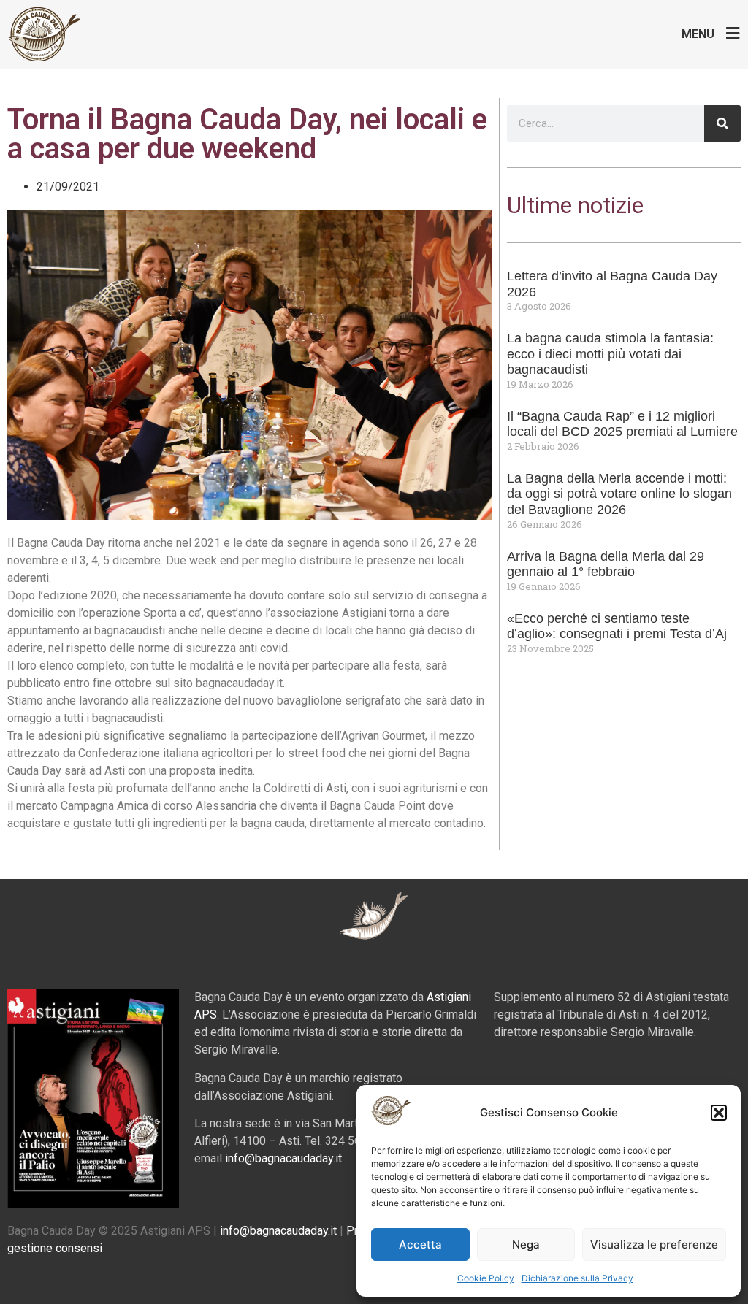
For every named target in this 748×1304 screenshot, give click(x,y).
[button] (718, 1112)
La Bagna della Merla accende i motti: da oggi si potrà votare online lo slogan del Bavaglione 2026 (619, 494)
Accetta (420, 1244)
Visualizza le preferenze (654, 1244)
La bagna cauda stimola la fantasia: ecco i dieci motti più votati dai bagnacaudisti (610, 354)
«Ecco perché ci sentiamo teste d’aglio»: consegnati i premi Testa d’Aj (617, 626)
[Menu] (733, 33)
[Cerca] (722, 123)
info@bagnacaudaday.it (283, 1158)
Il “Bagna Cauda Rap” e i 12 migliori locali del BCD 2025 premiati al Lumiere (622, 424)
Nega (526, 1244)
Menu (698, 34)
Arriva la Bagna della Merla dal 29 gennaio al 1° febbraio (605, 564)
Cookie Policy (485, 1278)
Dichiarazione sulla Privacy (577, 1278)
